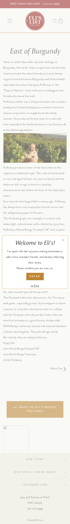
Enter (35, 276)
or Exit (35, 285)
